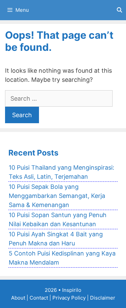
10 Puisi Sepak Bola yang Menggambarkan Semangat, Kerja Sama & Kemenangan (57, 195)
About (18, 298)
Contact (39, 298)
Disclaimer (102, 298)
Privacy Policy (69, 298)
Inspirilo (71, 290)
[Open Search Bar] (119, 10)
